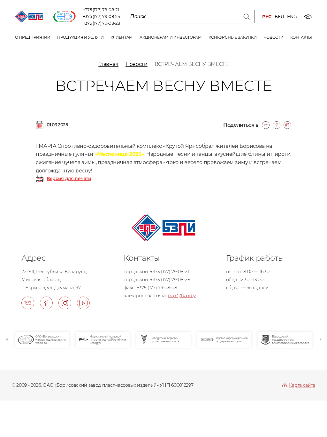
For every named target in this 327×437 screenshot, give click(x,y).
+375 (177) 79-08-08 (157, 287)
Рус (266, 17)
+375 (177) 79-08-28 (101, 23)
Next (320, 340)
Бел (279, 17)
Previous (7, 340)
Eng (292, 17)
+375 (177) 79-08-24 (101, 16)
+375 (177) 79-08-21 (101, 9)
